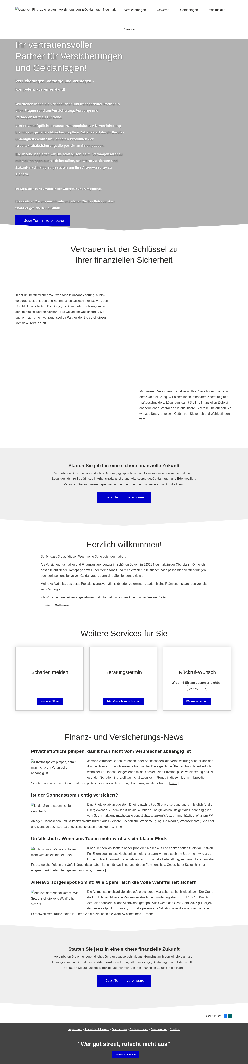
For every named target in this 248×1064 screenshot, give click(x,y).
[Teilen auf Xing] (230, 1016)
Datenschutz (119, 1029)
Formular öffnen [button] (49, 701)
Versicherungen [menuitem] (135, 10)
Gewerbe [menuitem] (163, 10)
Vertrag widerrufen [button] (125, 1054)
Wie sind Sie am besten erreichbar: (197, 682)
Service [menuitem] (129, 29)
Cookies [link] (175, 1029)
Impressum (75, 1029)
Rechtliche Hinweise (97, 1029)
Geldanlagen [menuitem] (189, 10)
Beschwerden (159, 1029)
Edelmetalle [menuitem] (217, 10)
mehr (173, 783)
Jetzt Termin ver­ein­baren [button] (44, 221)
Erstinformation (139, 1029)
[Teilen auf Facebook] (225, 1016)
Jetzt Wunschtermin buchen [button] (123, 701)
